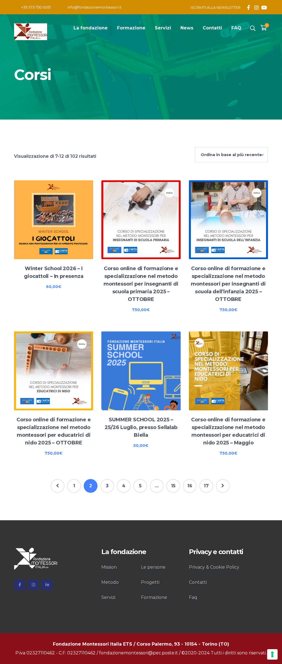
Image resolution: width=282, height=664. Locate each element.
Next (223, 486)
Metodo (110, 582)
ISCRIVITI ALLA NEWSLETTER (215, 7)
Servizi (108, 597)
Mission (109, 567)
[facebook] (19, 584)
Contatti (198, 582)
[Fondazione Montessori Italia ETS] (30, 31)
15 (173, 485)
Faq (193, 597)
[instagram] (33, 584)
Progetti (150, 582)
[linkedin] (47, 584)
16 (189, 485)
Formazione (154, 597)
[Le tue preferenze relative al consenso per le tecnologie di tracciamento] (272, 654)
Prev (57, 486)
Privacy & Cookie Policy (214, 567)
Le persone (153, 567)
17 (206, 485)
